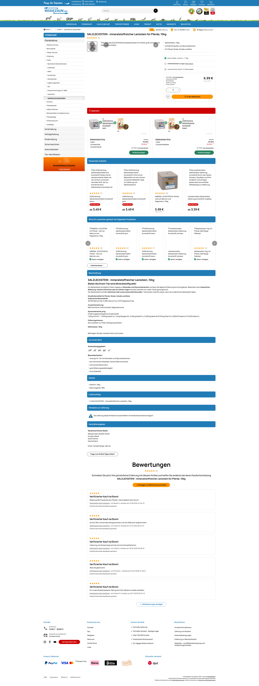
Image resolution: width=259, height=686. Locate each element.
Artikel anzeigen (138, 152)
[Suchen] (156, 11)
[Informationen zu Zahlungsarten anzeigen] (89, 663)
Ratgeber (90, 635)
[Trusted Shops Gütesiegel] (199, 12)
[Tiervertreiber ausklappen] (131, 24)
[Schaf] (80, 18)
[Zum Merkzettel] (168, 97)
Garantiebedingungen (183, 635)
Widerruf (64, 677)
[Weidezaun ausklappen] (78, 24)
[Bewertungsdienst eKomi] (191, 12)
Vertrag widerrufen (69, 642)
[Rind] (69, 18)
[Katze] (116, 18)
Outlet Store (92, 643)
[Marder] (172, 18)
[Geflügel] (98, 18)
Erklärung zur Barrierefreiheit (185, 639)
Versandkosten (211, 676)
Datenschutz (75, 677)
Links (89, 647)
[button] (131, 43)
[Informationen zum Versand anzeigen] (152, 663)
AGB (45, 677)
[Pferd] (49, 18)
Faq (88, 631)
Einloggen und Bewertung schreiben (152, 485)
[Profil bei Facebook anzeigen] (50, 642)
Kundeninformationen (183, 627)
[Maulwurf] (189, 18)
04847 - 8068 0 (56, 629)
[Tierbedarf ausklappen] (94, 24)
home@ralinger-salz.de (99, 446)
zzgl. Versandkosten (177, 77)
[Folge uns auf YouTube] (55, 642)
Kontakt (90, 627)
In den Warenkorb (193, 97)
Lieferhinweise (96, 265)
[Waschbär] (163, 18)
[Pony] (59, 18)
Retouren (90, 639)
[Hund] (107, 18)
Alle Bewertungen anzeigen (152, 604)
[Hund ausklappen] (141, 24)
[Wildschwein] (133, 18)
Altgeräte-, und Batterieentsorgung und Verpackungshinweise (190, 644)
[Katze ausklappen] (164, 24)
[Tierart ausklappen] (153, 24)
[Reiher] (180, 18)
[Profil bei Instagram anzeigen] (45, 642)
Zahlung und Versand (183, 631)
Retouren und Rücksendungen (207, 680)
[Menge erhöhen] (178, 90)
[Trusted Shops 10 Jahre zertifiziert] (206, 12)
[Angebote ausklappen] (178, 24)
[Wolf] (143, 18)
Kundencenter (54, 636)
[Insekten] (212, 18)
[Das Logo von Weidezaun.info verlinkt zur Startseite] (72, 10)
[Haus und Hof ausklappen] (112, 24)
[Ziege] (90, 18)
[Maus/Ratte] (197, 18)
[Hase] (124, 18)
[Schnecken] (204, 18)
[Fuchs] (153, 18)
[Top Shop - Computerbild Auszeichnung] (212, 12)
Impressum (54, 677)
